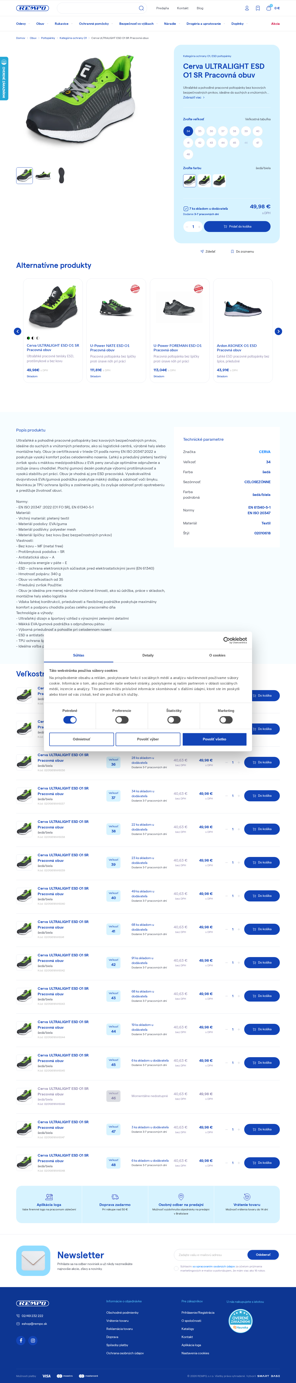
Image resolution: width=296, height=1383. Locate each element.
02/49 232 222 (32, 1316)
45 (234, 142)
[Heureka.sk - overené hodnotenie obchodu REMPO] (240, 1321)
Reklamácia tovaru (119, 1329)
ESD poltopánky (221, 55)
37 (223, 131)
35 (199, 131)
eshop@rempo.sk (34, 1324)
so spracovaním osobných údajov (214, 1266)
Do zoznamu (245, 251)
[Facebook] (20, 1340)
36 (211, 131)
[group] (53, 330)
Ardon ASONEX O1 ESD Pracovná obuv (237, 348)
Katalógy (188, 1329)
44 (223, 142)
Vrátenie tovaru (117, 1321)
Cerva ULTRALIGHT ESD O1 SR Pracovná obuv (53, 348)
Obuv (33, 37)
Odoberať (263, 1254)
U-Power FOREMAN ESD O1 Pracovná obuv (178, 348)
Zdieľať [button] (210, 251)
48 (188, 154)
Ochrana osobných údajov (125, 1353)
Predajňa (162, 8)
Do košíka (264, 695)
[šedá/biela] (189, 180)
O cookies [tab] (217, 655)
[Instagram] (32, 1340)
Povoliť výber (148, 739)
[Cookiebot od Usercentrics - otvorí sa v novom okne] (227, 640)
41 (188, 142)
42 (199, 142)
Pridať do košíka (240, 226)
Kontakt (182, 8)
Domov (20, 37)
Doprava (112, 1337)
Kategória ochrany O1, (197, 55)
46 (246, 142)
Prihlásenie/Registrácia (198, 1312)
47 (257, 142)
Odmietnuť (81, 739)
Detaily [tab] (148, 655)
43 (211, 142)
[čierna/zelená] (219, 180)
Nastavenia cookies (195, 1353)
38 (234, 131)
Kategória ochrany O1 (73, 37)
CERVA (265, 452)
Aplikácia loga (191, 1345)
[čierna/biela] (204, 180)
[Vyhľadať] (141, 8)
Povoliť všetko (214, 739)
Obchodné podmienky (122, 1312)
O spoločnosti (191, 1321)
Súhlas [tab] (78, 655)
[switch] (122, 720)
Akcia (275, 23)
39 (246, 131)
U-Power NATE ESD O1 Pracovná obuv (110, 348)
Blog (200, 8)
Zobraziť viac (192, 97)
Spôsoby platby (117, 1345)
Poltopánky (48, 37)
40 (257, 131)
